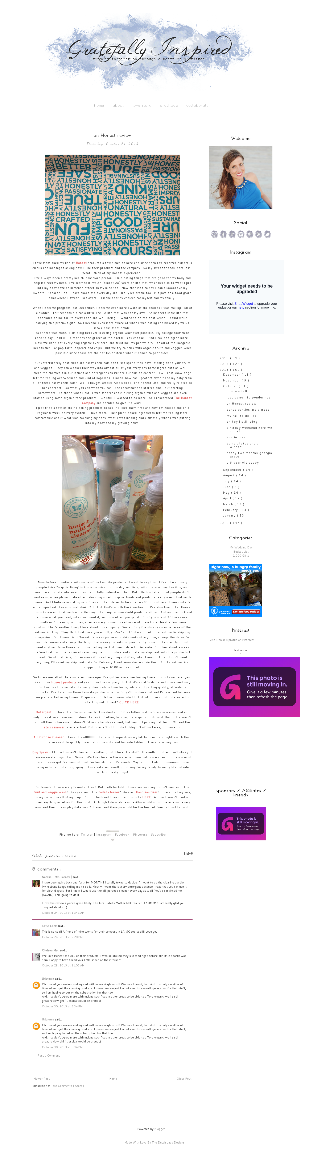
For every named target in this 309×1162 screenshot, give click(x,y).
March (228, 504)
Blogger (159, 1129)
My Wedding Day (241, 547)
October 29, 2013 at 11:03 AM (63, 965)
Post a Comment (49, 1055)
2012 (224, 523)
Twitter (87, 834)
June (227, 487)
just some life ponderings (249, 397)
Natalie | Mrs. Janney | (57, 877)
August (229, 475)
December (232, 374)
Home (99, 105)
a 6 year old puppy (243, 462)
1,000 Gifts (241, 555)
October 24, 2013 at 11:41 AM (63, 913)
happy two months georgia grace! (249, 455)
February (231, 510)
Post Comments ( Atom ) (67, 1086)
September (233, 470)
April (227, 498)
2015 (224, 358)
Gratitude (169, 105)
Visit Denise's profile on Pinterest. (232, 640)
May (227, 492)
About (118, 105)
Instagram (103, 834)
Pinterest (140, 834)
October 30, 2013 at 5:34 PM (62, 1006)
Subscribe (158, 834)
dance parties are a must (248, 409)
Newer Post (41, 1079)
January (230, 515)
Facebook (122, 834)
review (71, 856)
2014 (224, 364)
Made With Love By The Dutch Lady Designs (154, 1142)
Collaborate (197, 105)
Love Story (142, 105)
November (232, 380)
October (231, 386)
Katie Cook (50, 926)
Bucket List (241, 551)
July (227, 481)
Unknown (48, 979)
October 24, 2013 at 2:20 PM (62, 937)
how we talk (237, 391)
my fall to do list (241, 416)
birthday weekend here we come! (249, 429)
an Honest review (242, 403)
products (54, 856)
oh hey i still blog (242, 421)
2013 (224, 370)
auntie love (236, 437)
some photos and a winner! (243, 445)
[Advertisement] (235, 874)
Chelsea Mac (51, 950)
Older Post (184, 1079)
